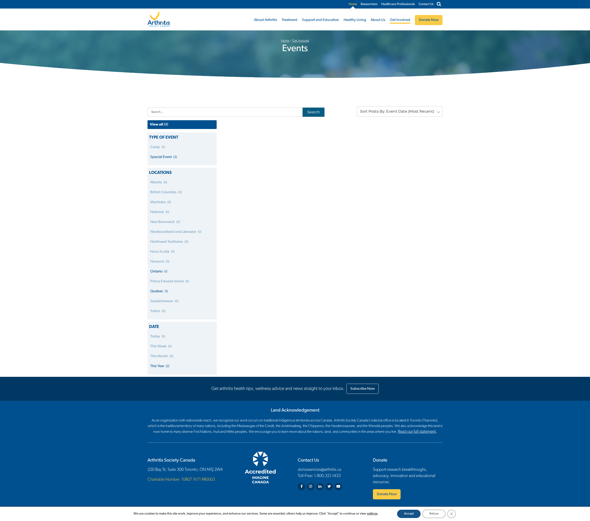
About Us (378, 20)
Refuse (434, 513)
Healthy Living (355, 20)
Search (313, 112)
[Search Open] (438, 4)
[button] (399, 111)
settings (372, 513)
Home (353, 4)
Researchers (369, 4)
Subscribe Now (362, 389)
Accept (409, 513)
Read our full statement (417, 432)
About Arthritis (265, 20)
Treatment (289, 20)
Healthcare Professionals (398, 4)
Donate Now (387, 494)
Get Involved (400, 20)
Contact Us (426, 4)
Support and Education (320, 20)
